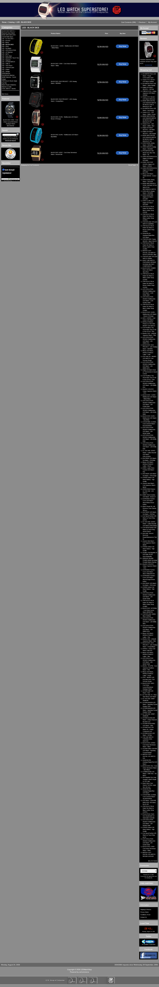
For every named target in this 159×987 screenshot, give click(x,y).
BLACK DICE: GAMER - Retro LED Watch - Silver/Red (149, 270)
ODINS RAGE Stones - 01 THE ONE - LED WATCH (149, 491)
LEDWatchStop (86, 969)
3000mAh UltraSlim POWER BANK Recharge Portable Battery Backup (150, 560)
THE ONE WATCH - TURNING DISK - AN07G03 (148, 739)
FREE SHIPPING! (146, 883)
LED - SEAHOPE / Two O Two (10, 58)
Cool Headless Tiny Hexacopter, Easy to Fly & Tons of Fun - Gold (149, 377)
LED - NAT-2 (5, 54)
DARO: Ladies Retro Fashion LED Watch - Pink (149, 470)
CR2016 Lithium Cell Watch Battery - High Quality (148, 829)
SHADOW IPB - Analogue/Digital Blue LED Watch (148, 790)
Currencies (144, 865)
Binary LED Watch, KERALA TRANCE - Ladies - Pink (148, 635)
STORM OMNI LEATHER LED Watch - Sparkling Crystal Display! (150, 750)
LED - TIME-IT (6, 63)
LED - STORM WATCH (8, 61)
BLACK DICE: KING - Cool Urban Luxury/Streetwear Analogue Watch (10, 121)
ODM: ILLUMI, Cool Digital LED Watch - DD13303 (148, 202)
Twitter (148, 936)
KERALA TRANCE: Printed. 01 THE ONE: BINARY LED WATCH (149, 323)
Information (144, 905)
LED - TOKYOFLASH (8, 67)
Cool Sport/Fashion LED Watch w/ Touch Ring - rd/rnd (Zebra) (149, 529)
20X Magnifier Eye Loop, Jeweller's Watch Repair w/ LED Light (149, 779)
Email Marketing (8, 180)
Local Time (144, 923)
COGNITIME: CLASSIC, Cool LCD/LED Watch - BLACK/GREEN (149, 423)
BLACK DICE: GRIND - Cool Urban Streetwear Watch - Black (149, 744)
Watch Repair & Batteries (9, 85)
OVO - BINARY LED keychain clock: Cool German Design (148, 679)
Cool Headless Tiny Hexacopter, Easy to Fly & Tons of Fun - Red (149, 329)
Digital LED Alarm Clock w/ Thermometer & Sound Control (150, 371)
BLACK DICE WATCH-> (8, 31)
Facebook (148, 949)
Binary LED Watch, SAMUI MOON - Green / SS (150, 175)
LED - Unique (5, 69)
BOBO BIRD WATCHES (8, 35)
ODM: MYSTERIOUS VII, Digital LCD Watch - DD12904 (150, 158)
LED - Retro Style (7, 56)
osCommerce (84, 972)
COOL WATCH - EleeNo (9, 88)
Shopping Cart (146, 70)
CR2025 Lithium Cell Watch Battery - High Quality (148, 479)
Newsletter (6, 163)
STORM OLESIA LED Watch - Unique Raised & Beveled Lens (150, 719)
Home (4, 22)
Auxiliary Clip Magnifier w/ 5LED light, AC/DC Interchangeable (150, 554)
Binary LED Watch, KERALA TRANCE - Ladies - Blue (148, 654)
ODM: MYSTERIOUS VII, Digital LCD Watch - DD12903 (150, 170)
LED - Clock (5, 46)
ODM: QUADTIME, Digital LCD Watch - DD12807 (148, 197)
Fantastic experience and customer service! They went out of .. (148, 61)
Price (106, 33)
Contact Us (143, 917)
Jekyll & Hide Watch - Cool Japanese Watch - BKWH (149, 543)
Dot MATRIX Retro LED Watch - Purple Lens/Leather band (149, 75)
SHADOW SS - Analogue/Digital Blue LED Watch (148, 235)
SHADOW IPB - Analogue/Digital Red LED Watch (150, 762)
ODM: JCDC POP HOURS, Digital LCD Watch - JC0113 (148, 164)
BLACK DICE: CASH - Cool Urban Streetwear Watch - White (149, 848)
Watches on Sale (6, 86)
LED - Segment (6, 60)
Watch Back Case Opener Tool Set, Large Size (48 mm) (149, 785)
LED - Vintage (6, 71)
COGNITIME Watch (7, 37)
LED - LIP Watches (7, 52)
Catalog (11, 22)
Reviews (143, 38)
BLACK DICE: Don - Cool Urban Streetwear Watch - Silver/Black (150, 767)
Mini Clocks (5, 94)
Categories (7, 27)
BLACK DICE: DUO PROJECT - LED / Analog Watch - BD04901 (150, 347)
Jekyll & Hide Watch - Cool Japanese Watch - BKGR (149, 485)
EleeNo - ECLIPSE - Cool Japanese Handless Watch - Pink (150, 667)
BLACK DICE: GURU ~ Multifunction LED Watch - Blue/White (149, 418)
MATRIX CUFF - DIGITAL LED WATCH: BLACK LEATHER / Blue (149, 252)
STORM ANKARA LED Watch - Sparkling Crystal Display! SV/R (150, 704)
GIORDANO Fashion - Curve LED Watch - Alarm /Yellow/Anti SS (149, 571)
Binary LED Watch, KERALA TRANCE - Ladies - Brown (148, 464)
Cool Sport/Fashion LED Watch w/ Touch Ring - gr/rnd (149, 835)
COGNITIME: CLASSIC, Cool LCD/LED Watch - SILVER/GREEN (149, 796)
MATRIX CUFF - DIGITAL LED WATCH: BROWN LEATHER (149, 854)
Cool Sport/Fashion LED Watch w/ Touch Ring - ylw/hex (149, 518)
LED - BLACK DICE (23, 22)
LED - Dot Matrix (6, 48)
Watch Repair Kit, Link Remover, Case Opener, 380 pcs (149, 508)
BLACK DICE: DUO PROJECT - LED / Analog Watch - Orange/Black (150, 644)
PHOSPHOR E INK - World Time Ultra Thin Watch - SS (149, 152)
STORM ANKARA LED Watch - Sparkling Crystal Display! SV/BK (150, 710)
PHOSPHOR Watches (8, 75)
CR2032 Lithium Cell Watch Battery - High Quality (148, 548)
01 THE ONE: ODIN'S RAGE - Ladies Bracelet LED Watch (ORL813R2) (150, 523)
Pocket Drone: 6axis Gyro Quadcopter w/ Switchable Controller (149, 816)
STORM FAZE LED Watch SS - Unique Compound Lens (148, 729)
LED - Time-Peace (7, 65)
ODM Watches (6, 73)
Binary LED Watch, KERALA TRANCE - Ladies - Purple (148, 673)
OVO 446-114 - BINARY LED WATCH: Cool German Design (149, 358)
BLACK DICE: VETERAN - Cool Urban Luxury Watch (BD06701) (150, 610)
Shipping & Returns (145, 909)
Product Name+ (55, 33)
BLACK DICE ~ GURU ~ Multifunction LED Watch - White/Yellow (149, 396)
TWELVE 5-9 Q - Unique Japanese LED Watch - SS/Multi (149, 93)
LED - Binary (5, 42)
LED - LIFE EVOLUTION (9, 50)
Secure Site (6, 145)
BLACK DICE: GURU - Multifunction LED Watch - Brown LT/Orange (149, 314)
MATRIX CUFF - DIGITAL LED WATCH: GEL (149, 756)
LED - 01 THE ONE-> (8, 38)
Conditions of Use (145, 914)
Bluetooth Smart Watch (8, 33)
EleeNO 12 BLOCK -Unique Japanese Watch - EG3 (150, 391)
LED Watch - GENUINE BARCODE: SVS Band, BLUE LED (149, 802)
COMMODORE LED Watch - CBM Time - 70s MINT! (150, 773)
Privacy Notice (144, 912)
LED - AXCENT (6, 40)
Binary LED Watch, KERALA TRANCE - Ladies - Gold (148, 352)
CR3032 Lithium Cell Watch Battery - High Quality (148, 589)
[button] (128, 22)
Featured (5, 99)
